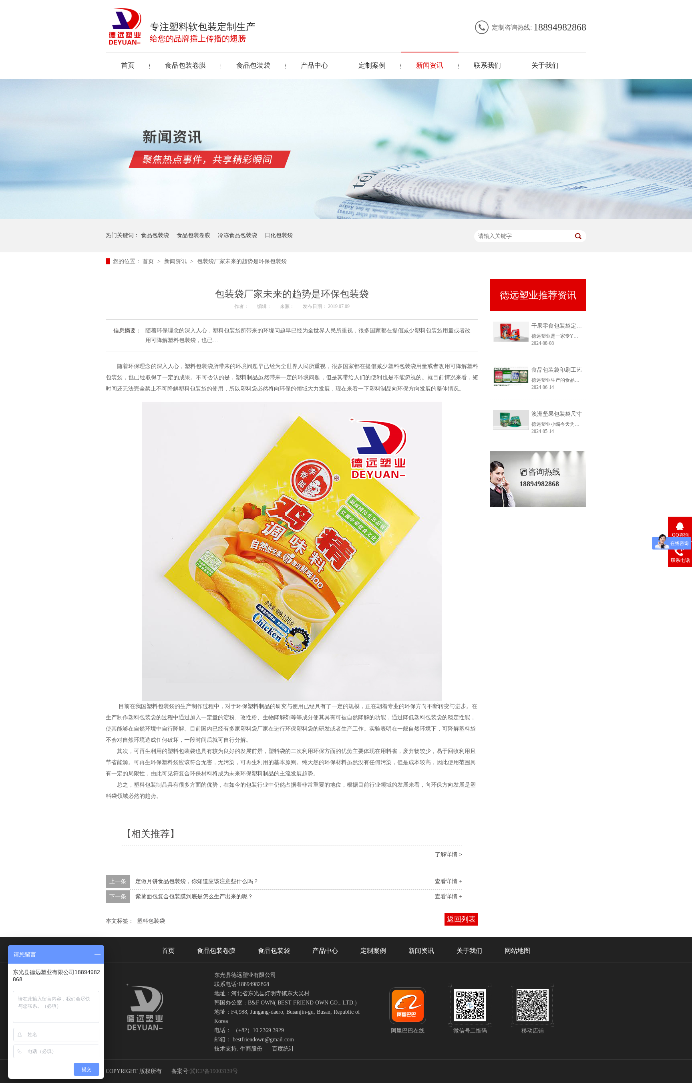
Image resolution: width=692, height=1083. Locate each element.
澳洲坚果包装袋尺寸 (556, 414)
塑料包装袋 (151, 921)
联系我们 (487, 65)
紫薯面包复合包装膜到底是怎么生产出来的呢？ (194, 897)
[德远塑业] (125, 43)
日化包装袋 (279, 235)
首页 (128, 65)
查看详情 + (448, 881)
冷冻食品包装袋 (237, 235)
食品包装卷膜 (185, 65)
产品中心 (314, 65)
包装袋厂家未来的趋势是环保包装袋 (242, 261)
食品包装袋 (253, 65)
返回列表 (461, 919)
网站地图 (517, 950)
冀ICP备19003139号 (214, 1071)
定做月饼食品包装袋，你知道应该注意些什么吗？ (197, 881)
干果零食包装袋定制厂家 (562, 326)
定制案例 (372, 65)
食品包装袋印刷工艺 (556, 370)
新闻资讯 (429, 65)
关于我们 (545, 65)
